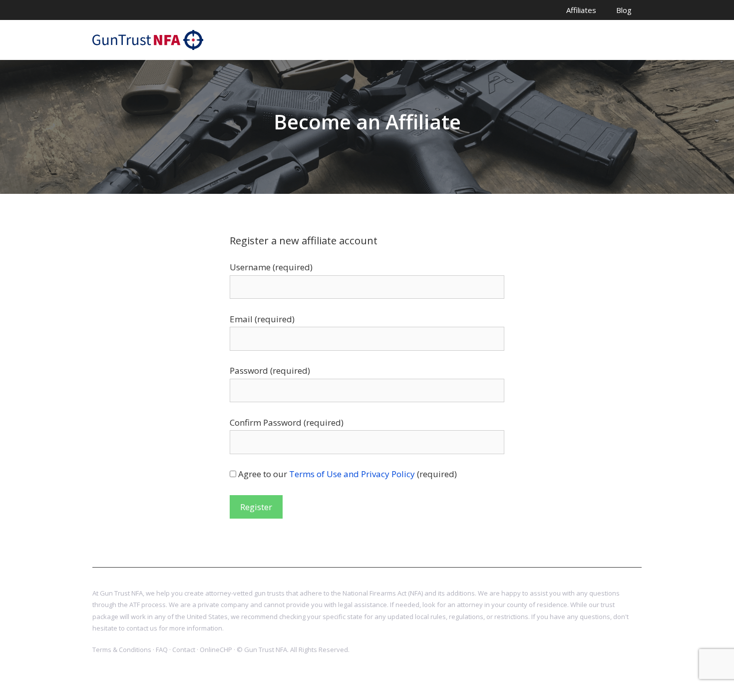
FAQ (162, 649)
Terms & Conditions (121, 649)
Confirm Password (287, 422)
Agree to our (347, 474)
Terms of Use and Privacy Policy (352, 474)
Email (262, 319)
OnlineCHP (216, 649)
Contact (183, 649)
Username (271, 267)
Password (270, 370)
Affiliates (581, 10)
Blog (624, 10)
